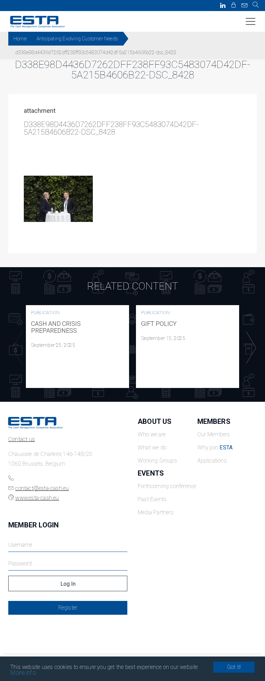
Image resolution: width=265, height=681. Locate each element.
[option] (77, 346)
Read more (77, 346)
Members (213, 421)
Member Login (33, 525)
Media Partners (156, 512)
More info (23, 672)
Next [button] (249, 348)
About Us (155, 421)
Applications (212, 460)
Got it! (234, 667)
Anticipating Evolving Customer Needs (77, 38)
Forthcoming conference (167, 486)
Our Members (213, 434)
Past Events (152, 499)
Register (68, 607)
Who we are (152, 434)
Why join (215, 447)
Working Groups (157, 460)
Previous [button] (15, 348)
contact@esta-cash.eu (42, 488)
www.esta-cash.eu (37, 498)
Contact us (21, 439)
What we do (152, 447)
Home (20, 38)
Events (151, 473)
